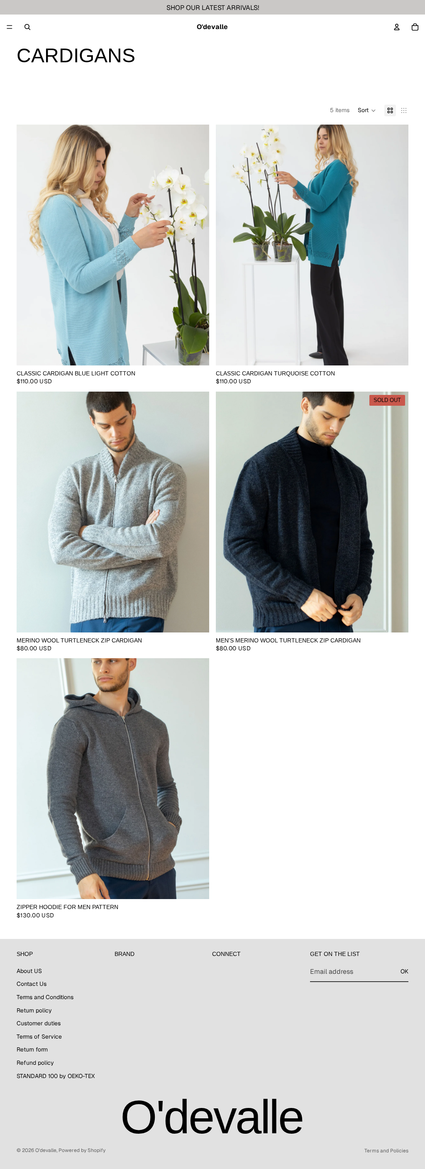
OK (404, 971)
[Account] (397, 27)
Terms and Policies (386, 1150)
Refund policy (35, 1062)
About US (29, 971)
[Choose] (196, 352)
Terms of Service (39, 1036)
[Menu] (9, 27)
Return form (32, 1049)
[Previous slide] (29, 245)
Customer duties (39, 1023)
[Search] (27, 27)
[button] (367, 110)
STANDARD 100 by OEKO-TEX (56, 1075)
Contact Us (31, 984)
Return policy (34, 1010)
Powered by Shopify (82, 1150)
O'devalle (45, 1150)
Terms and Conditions (45, 997)
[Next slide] (196, 245)
